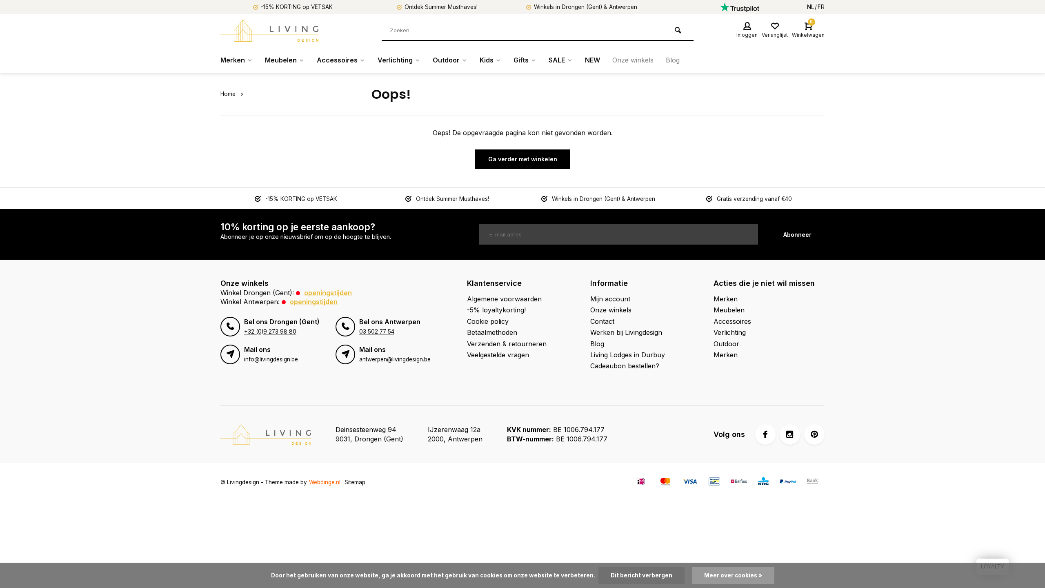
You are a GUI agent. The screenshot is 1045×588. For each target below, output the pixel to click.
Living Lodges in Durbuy (627, 355)
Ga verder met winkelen (522, 159)
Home (228, 94)
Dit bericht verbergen (641, 575)
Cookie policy (488, 321)
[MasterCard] (665, 482)
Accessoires (337, 60)
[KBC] (763, 482)
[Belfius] (739, 482)
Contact (602, 321)
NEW (592, 60)
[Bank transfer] (812, 482)
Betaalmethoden (492, 332)
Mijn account (610, 299)
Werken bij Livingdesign (626, 332)
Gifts (521, 60)
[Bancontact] (714, 482)
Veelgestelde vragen (498, 355)
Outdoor (446, 60)
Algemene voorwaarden (504, 299)
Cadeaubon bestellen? (624, 366)
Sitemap (355, 482)
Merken (232, 60)
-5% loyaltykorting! (496, 310)
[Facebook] (765, 434)
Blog (673, 60)
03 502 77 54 (376, 331)
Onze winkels (633, 60)
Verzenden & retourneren (507, 344)
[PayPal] (788, 482)
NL (810, 7)
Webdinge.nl (324, 482)
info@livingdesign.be (271, 359)
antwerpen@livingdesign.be (395, 359)
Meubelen (281, 60)
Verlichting (395, 60)
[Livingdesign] (269, 30)
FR (821, 7)
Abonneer (797, 234)
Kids (487, 60)
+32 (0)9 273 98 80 (270, 331)
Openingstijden (328, 293)
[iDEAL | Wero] (641, 482)
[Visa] (690, 482)
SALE (557, 60)
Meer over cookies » (733, 575)
